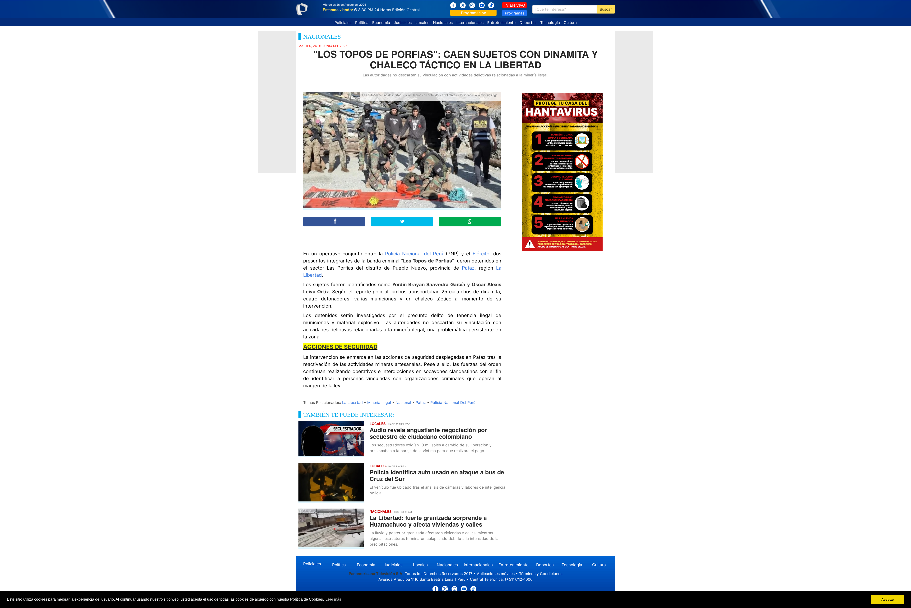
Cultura (570, 22)
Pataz (468, 268)
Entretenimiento (501, 22)
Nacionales (443, 22)
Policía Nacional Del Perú (452, 402)
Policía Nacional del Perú (414, 254)
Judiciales (403, 22)
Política (361, 22)
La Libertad (352, 402)
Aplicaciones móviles (496, 573)
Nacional (403, 402)
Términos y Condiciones (540, 573)
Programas (514, 13)
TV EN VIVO (514, 5)
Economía (381, 22)
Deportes (528, 22)
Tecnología (550, 22)
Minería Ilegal (379, 402)
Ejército (481, 254)
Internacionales (469, 22)
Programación (473, 12)
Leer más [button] (333, 599)
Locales (422, 22)
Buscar (606, 9)
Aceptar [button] (887, 599)
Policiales (343, 22)
